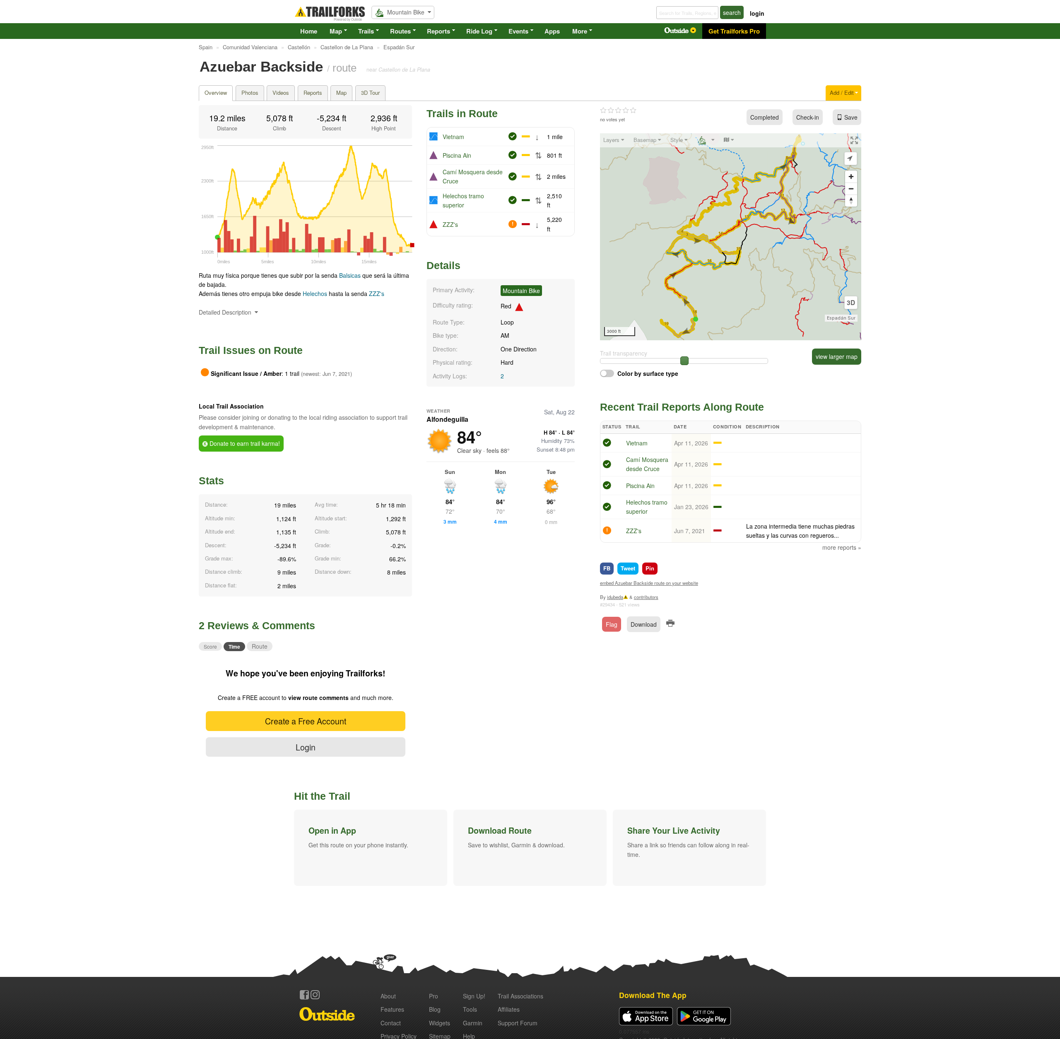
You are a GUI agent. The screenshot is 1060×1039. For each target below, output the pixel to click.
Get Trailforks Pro (734, 31)
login (757, 13)
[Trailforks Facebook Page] (304, 994)
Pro (433, 996)
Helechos (315, 293)
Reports (438, 31)
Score (210, 646)
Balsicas (350, 275)
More (579, 31)
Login (306, 747)
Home (308, 31)
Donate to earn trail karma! (244, 443)
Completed (764, 117)
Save (851, 117)
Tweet (628, 568)
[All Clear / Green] (607, 444)
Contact (391, 1023)
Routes (400, 31)
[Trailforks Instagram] (315, 994)
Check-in (807, 117)
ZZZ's (376, 293)
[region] (730, 236)
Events (518, 31)
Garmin (472, 1023)
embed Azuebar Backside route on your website (649, 583)
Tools (470, 1009)
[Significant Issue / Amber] (607, 531)
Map (336, 31)
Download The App (653, 995)
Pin (650, 568)
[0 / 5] (618, 110)
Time (234, 646)
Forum (517, 1023)
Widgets (439, 1023)
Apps (552, 31)
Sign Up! (474, 996)
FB (606, 568)
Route (259, 646)
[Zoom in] (851, 177)
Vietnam (453, 136)
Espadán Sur (841, 318)
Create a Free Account (305, 721)
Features (392, 1009)
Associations (520, 996)
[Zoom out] (851, 189)
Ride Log (479, 31)
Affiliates (509, 1009)
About (388, 996)
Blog (435, 1009)
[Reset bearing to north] (851, 201)
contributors (646, 597)
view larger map (837, 356)
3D (851, 302)
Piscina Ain (457, 155)
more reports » (841, 547)
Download (644, 624)
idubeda (615, 597)
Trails (366, 31)
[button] (370, 848)
